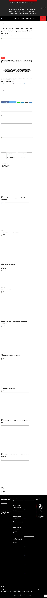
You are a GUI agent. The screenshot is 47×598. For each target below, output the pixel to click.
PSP (25, 591)
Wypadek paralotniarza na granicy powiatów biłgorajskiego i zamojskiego (20, 2)
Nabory (39, 510)
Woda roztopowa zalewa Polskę (8, 264)
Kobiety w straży (3, 589)
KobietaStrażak (8, 589)
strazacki (12, 589)
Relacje (39, 509)
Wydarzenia (39, 507)
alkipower (5, 590)
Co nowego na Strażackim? (7, 289)
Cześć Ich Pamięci (41, 514)
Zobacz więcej (3, 268)
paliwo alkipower (29, 591)
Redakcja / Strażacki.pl (8, 108)
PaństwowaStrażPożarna (20, 591)
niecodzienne (7, 591)
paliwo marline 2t (35, 589)
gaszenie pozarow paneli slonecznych (20, 589)
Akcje (3, 23)
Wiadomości (3, 287)
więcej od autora (5, 166)
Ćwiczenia (39, 511)
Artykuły (39, 505)
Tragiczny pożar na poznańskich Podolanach (10, 232)
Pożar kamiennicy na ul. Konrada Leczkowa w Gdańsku (21, 9)
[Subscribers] (45, 8)
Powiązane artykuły (6, 165)
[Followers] (43, 8)
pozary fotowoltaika (10, 590)
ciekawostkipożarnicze (12, 591)
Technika (39, 508)
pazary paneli (15, 590)
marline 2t (31, 589)
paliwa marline (28, 589)
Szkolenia (39, 515)
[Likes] (42, 8)
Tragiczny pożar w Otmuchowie (8, 488)
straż (26, 591)
